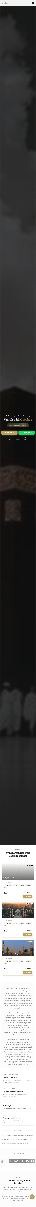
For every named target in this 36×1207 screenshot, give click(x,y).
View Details (28, 892)
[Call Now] (32, 1196)
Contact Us (10, 432)
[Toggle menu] (33, 3)
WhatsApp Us (28, 432)
